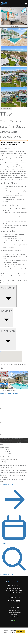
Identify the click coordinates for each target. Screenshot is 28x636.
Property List (14, 617)
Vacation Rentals (14, 610)
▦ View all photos (6, 108)
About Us (14, 614)
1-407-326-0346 (14, 601)
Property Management (14, 612)
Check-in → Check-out (7, 457)
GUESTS (2, 461)
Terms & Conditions (9, 632)
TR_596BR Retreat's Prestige (9, 393)
